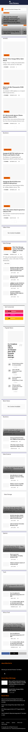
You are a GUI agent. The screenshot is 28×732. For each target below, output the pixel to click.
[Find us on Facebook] (2, 674)
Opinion (13, 722)
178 (19, 123)
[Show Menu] (2, 2)
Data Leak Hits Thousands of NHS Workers (17, 371)
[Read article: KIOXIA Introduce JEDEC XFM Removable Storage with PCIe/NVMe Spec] (6, 269)
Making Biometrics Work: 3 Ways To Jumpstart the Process (13, 547)
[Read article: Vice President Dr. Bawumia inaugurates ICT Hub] (6, 594)
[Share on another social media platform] (23, 653)
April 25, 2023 (7, 589)
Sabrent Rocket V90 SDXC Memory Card (17, 276)
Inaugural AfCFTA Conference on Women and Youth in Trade (13, 430)
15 (17, 480)
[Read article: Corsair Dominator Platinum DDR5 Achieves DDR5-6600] (6, 293)
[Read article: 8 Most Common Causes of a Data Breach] (6, 564)
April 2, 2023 (13, 598)
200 (18, 272)
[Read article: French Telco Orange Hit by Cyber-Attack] (14, 49)
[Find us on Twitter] (4, 674)
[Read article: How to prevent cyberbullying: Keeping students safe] (6, 556)
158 (19, 161)
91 (11, 589)
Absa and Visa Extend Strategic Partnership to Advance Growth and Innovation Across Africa (13, 625)
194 (18, 288)
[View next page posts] (15, 127)
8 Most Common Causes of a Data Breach (17, 563)
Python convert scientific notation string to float (17, 484)
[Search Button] (26, 2)
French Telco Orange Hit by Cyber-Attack (10, 705)
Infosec (5, 25)
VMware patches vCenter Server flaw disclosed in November (17, 387)
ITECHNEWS (6, 67)
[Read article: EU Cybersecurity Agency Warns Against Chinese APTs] (14, 106)
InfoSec (8, 722)
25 (17, 487)
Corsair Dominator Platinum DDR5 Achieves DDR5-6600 (16, 293)
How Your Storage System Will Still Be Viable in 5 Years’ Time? (13, 508)
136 (18, 296)
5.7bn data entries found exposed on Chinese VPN (17, 445)
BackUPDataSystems (21, 728)
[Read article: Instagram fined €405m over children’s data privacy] (14, 172)
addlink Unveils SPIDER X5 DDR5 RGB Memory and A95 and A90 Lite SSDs (17, 284)
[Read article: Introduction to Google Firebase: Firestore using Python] (6, 477)
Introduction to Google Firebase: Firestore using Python (17, 477)
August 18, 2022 (13, 218)
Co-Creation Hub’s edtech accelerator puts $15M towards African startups (12, 350)
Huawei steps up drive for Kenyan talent (17, 364)
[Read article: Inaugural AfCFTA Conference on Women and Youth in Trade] (14, 144)
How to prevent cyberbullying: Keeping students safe (16, 556)
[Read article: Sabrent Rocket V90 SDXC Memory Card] (6, 277)
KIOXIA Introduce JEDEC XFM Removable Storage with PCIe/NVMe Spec (17, 269)
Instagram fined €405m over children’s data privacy (17, 438)
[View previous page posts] (13, 127)
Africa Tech (6, 12)
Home (2, 722)
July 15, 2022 (13, 272)
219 (17, 598)
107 (18, 218)
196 (18, 279)
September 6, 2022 (13, 161)
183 (19, 189)
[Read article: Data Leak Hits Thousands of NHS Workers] (14, 78)
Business (6, 178)
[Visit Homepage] (14, 2)
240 (20, 606)
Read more (7, 263)
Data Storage (6, 248)
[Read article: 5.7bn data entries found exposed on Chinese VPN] (14, 200)
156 (21, 254)
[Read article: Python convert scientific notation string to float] (6, 485)
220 (19, 95)
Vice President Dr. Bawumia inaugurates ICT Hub (17, 594)
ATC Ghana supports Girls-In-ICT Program (11, 709)
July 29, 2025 (12, 67)
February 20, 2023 (13, 95)
